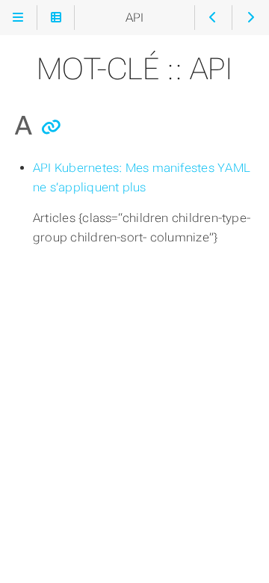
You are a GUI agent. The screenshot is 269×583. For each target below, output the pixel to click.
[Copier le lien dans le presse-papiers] (51, 126)
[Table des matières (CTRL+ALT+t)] (55, 17)
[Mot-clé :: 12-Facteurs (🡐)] (213, 17)
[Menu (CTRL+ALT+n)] (18, 17)
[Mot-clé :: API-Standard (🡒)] (250, 17)
